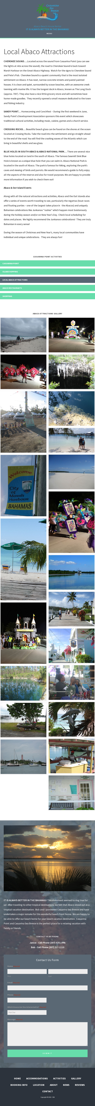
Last (50, 976)
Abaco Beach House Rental (47, 11)
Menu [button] (49, 33)
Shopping (7, 296)
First (9, 976)
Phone (13, 995)
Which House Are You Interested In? (26, 1007)
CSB (53, 1097)
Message (15, 1019)
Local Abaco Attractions (14, 280)
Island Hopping (10, 271)
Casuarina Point (10, 263)
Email (13, 982)
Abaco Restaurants (12, 288)
